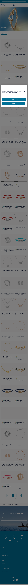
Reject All (13, 103)
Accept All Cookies (14, 99)
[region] (14, 96)
